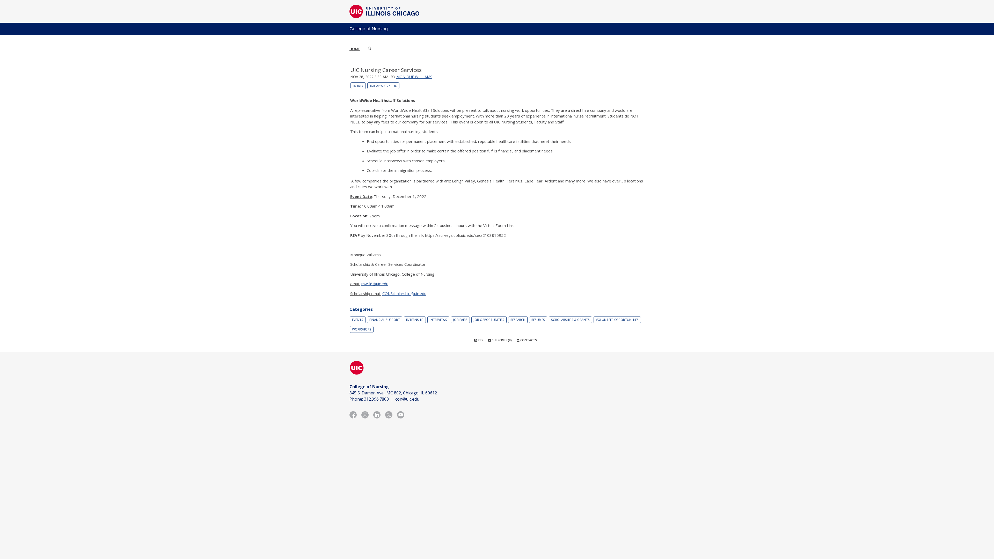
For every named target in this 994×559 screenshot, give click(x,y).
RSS (480, 340)
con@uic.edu (407, 399)
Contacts (528, 340)
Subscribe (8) (501, 340)
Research (517, 320)
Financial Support (384, 320)
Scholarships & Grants (570, 320)
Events (358, 85)
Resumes (538, 320)
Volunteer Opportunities (617, 320)
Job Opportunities (383, 85)
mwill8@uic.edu (374, 283)
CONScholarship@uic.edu (404, 293)
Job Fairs (460, 320)
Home (354, 48)
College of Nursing (368, 28)
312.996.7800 (376, 399)
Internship (414, 320)
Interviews (438, 320)
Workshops (361, 329)
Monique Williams (414, 76)
